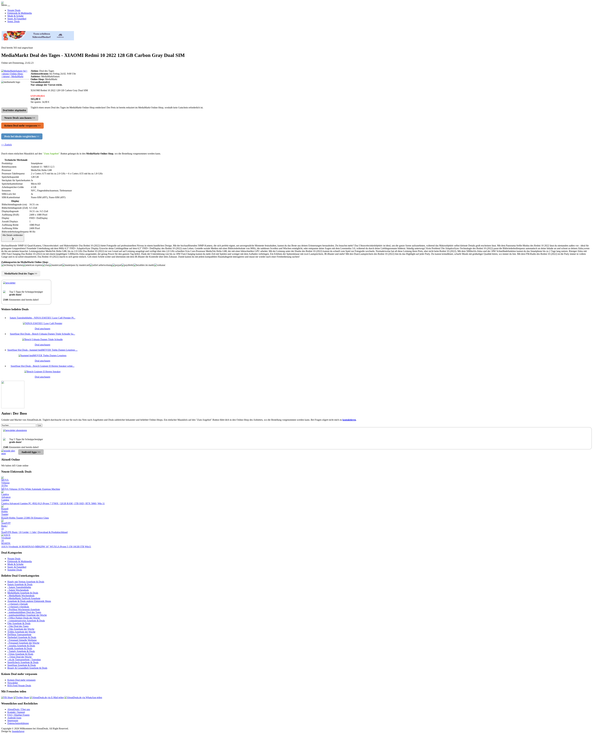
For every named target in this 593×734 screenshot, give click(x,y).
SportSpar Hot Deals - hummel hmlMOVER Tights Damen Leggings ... (42, 350)
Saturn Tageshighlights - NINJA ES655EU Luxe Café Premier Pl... (42, 317)
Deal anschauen (42, 328)
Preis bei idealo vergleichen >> (21, 136)
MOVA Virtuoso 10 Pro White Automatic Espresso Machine (30, 489)
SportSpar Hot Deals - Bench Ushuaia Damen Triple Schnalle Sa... (42, 334)
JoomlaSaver (18, 731)
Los (39, 425)
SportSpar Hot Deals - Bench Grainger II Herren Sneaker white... (42, 366)
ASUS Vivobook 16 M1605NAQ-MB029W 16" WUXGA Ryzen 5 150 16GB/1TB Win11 (46, 546)
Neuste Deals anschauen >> (19, 117)
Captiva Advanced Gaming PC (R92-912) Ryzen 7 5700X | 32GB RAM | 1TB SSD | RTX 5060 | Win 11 (53, 503)
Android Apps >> (31, 452)
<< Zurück (6, 144)
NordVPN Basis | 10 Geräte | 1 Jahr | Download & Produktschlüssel (34, 532)
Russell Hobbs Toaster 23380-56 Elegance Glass (25, 517)
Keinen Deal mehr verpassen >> (22, 125)
